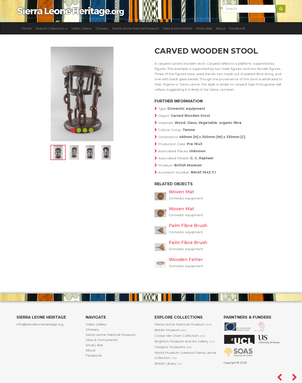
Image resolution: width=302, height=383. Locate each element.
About (220, 28)
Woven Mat (181, 191)
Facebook (237, 28)
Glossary (102, 28)
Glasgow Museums (173, 347)
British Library (168, 363)
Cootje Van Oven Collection (180, 335)
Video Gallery (81, 28)
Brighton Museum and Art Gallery (185, 341)
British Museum (171, 330)
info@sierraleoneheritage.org (40, 324)
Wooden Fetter (186, 259)
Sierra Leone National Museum (135, 28)
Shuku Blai (204, 28)
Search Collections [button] (50, 28)
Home (27, 28)
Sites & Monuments (177, 28)
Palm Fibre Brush (188, 225)
